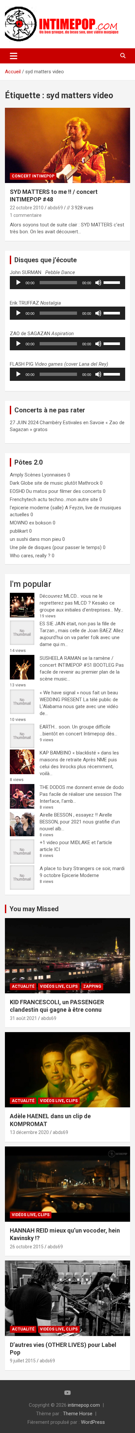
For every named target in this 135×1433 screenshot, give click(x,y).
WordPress (93, 1422)
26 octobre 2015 (27, 1246)
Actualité (23, 986)
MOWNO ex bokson (30, 523)
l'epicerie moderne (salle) (37, 508)
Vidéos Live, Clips (59, 986)
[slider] (113, 282)
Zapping (92, 986)
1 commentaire (26, 215)
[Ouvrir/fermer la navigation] (13, 55)
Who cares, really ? (30, 556)
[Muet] (98, 282)
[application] (67, 282)
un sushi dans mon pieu (35, 539)
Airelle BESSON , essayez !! (69, 815)
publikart (19, 531)
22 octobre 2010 (27, 207)
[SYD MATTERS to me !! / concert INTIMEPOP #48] (67, 145)
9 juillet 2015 (23, 1360)
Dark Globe (21, 483)
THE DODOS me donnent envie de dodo (82, 787)
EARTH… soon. (55, 727)
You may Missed (34, 909)
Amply (16, 475)
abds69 (55, 207)
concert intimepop (33, 176)
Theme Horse (77, 1414)
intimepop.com (84, 1405)
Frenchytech (23, 499)
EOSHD (17, 491)
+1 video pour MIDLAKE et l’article (76, 842)
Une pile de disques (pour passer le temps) (56, 547)
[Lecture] (18, 282)
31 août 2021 (23, 1018)
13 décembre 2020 (29, 1132)
